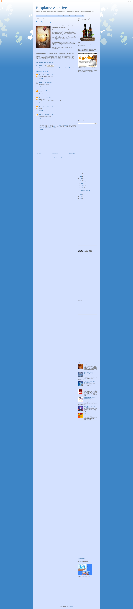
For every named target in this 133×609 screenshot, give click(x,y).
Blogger (71, 606)
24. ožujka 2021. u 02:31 (46, 97)
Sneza (40, 82)
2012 (81, 196)
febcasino (66, 125)
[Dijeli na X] (50, 66)
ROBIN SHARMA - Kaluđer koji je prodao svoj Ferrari (90, 398)
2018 (81, 178)
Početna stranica (55, 153)
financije (54, 15)
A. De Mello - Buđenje (88, 413)
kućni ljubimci (61, 15)
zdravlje (81, 15)
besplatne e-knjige (43, 67)
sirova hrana (75, 15)
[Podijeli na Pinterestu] (53, 66)
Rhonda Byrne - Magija (85, 190)
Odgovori (41, 78)
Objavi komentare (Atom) (59, 157)
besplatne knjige (50, 67)
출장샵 (54, 126)
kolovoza (83, 185)
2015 (81, 194)
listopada (83, 181)
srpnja (82, 187)
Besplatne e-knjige (51, 8)
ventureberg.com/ (42, 127)
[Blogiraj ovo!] (49, 66)
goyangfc (59, 125)
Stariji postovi (72, 153)
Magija (60, 67)
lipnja (82, 188)
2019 (81, 176)
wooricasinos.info (51, 127)
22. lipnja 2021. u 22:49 (48, 114)
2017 (81, 180)
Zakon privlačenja (40, 15)
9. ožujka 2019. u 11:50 (48, 74)
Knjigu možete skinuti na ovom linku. (45, 62)
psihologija (68, 15)
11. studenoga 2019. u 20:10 (47, 82)
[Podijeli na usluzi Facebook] (52, 66)
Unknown (41, 74)
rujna (82, 183)
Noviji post (39, 153)
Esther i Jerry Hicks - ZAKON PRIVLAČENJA (90, 407)
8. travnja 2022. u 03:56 (48, 122)
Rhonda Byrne (65, 67)
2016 (81, 193)
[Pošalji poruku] (45, 65)
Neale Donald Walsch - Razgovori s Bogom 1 (88, 373)
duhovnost (48, 15)
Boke (40, 97)
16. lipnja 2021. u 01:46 (48, 106)
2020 (81, 175)
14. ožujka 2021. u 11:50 (48, 90)
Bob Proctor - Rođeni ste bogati (90, 390)
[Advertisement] (87, 96)
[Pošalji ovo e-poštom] (48, 66)
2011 (81, 198)
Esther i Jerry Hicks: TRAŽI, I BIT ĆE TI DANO (90, 382)
